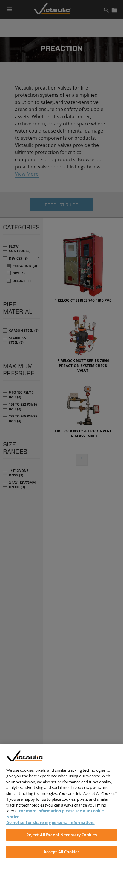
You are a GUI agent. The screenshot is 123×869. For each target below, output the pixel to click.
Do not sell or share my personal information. (50, 822)
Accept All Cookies (61, 851)
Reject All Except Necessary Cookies (61, 834)
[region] (61, 806)
